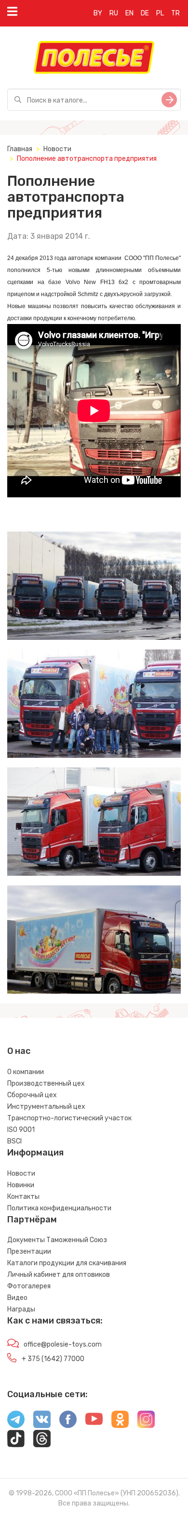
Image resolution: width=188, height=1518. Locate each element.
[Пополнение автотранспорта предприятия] (94, 586)
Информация (35, 1152)
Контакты (23, 1197)
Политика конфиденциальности (59, 1208)
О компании (25, 1072)
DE (145, 13)
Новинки (20, 1185)
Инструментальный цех (46, 1107)
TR (175, 13)
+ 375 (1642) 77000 (53, 1359)
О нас (18, 1051)
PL (160, 13)
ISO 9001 (21, 1130)
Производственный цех (46, 1083)
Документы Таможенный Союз (57, 1240)
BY (98, 13)
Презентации (29, 1251)
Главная (19, 149)
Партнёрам (32, 1219)
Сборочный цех (32, 1095)
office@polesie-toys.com (63, 1344)
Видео (17, 1298)
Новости (57, 149)
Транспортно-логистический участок (69, 1118)
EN (129, 13)
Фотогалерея (29, 1286)
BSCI (14, 1141)
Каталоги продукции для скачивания (66, 1263)
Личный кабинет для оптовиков (58, 1275)
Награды (21, 1309)
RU (113, 13)
